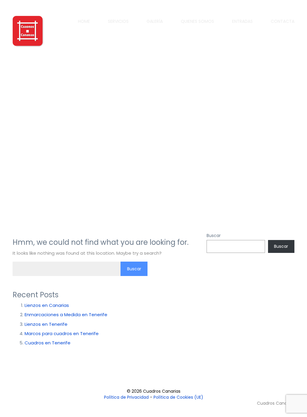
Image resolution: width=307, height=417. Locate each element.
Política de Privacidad (126, 397)
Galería (155, 21)
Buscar (214, 235)
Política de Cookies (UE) (178, 397)
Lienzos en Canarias (47, 305)
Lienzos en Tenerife (46, 324)
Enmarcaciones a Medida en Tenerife (66, 314)
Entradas (242, 21)
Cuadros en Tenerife (47, 343)
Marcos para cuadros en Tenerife (62, 333)
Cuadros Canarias (275, 403)
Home (84, 21)
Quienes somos (197, 21)
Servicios (118, 21)
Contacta (282, 21)
